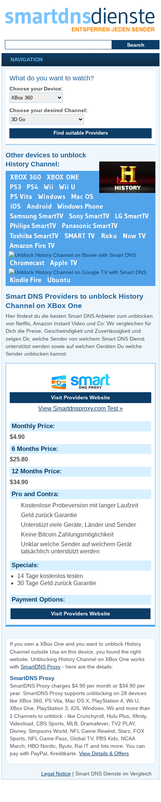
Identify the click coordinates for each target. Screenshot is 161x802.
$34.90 (35, 476)
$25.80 (33, 454)
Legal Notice (56, 774)
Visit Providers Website (80, 397)
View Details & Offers (104, 753)
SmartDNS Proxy (41, 667)
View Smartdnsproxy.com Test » (80, 408)
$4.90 (31, 431)
